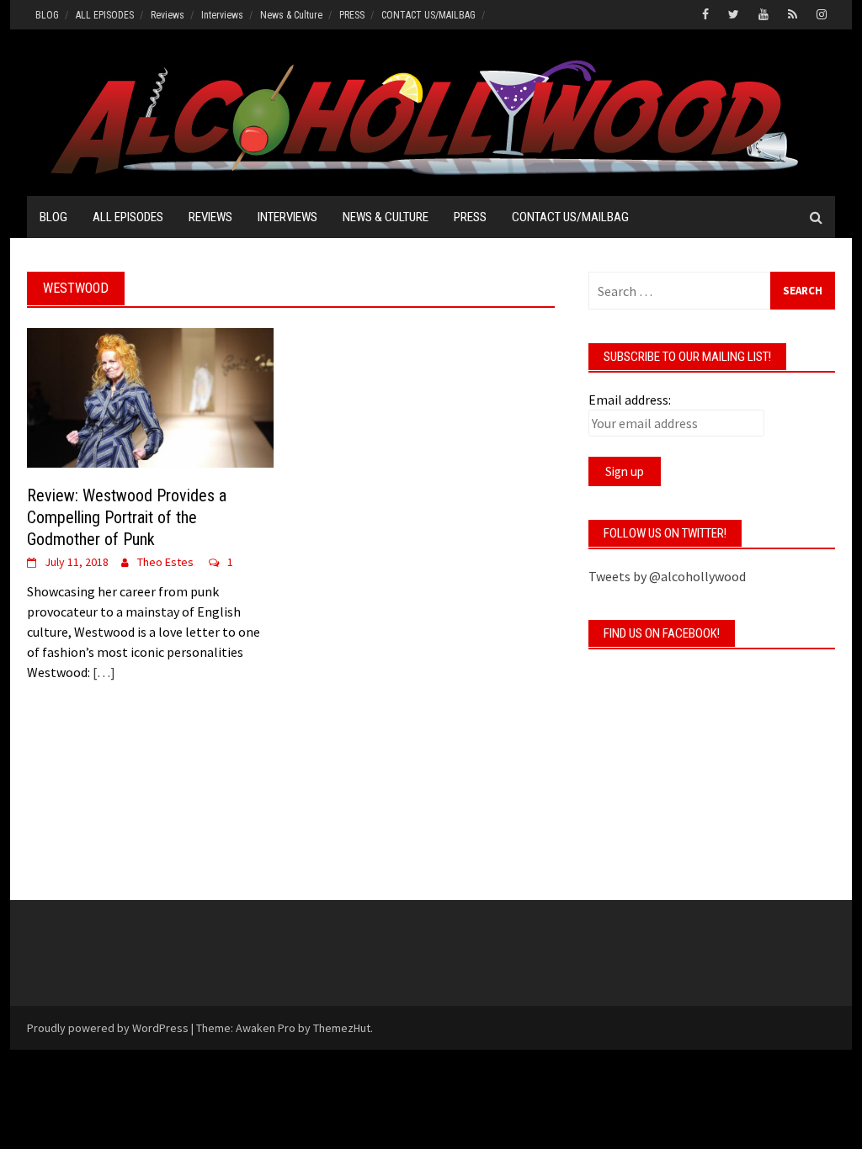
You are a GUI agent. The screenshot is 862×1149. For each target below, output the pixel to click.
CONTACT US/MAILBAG (428, 15)
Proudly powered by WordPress (108, 1027)
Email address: (629, 399)
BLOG (47, 15)
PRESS (351, 15)
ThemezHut (341, 1027)
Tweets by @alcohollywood (667, 576)
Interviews (222, 15)
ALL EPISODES (105, 15)
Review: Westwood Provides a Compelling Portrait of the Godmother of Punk (126, 517)
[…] (102, 672)
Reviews (167, 15)
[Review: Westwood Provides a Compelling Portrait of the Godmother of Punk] (150, 396)
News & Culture (291, 15)
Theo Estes (165, 561)
